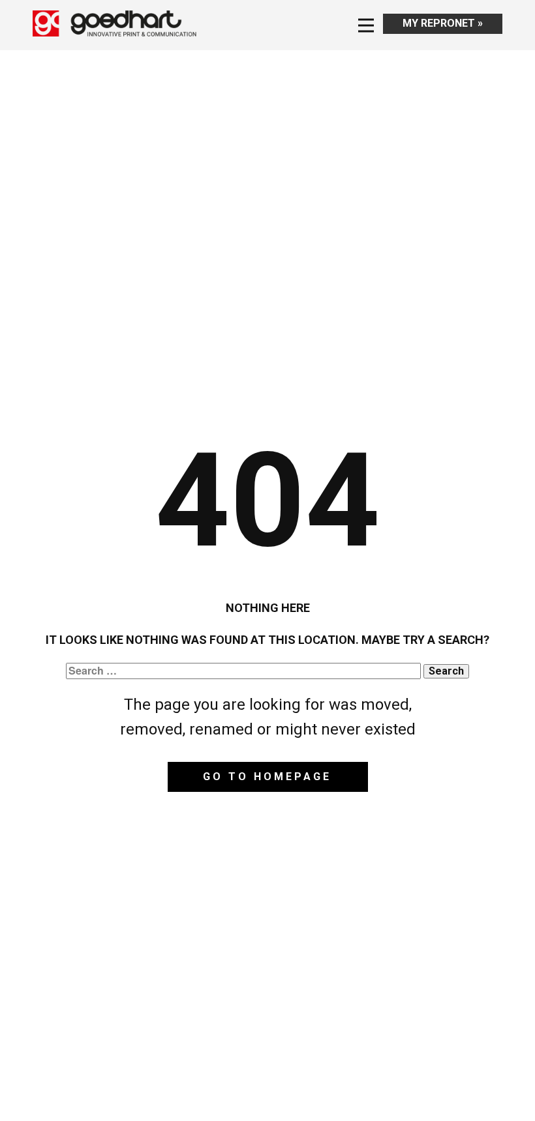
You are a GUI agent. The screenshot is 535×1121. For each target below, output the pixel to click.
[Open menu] (366, 25)
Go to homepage (267, 776)
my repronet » (443, 23)
